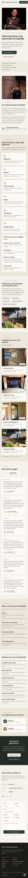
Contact (3, 867)
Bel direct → (6, 239)
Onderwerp (17, 814)
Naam (4, 803)
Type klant (5, 814)
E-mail (4, 809)
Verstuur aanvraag (14, 832)
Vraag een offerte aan (9, 52)
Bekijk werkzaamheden (9, 56)
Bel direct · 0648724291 (14, 759)
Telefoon (16, 803)
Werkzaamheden (5, 861)
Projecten (4, 863)
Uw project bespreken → (7, 345)
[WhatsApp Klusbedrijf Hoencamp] (25, 875)
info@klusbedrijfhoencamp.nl (18, 861)
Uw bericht (5, 820)
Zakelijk (3, 865)
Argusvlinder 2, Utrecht (17, 863)
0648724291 (14, 859)
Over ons (4, 859)
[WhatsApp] (10, 796)
